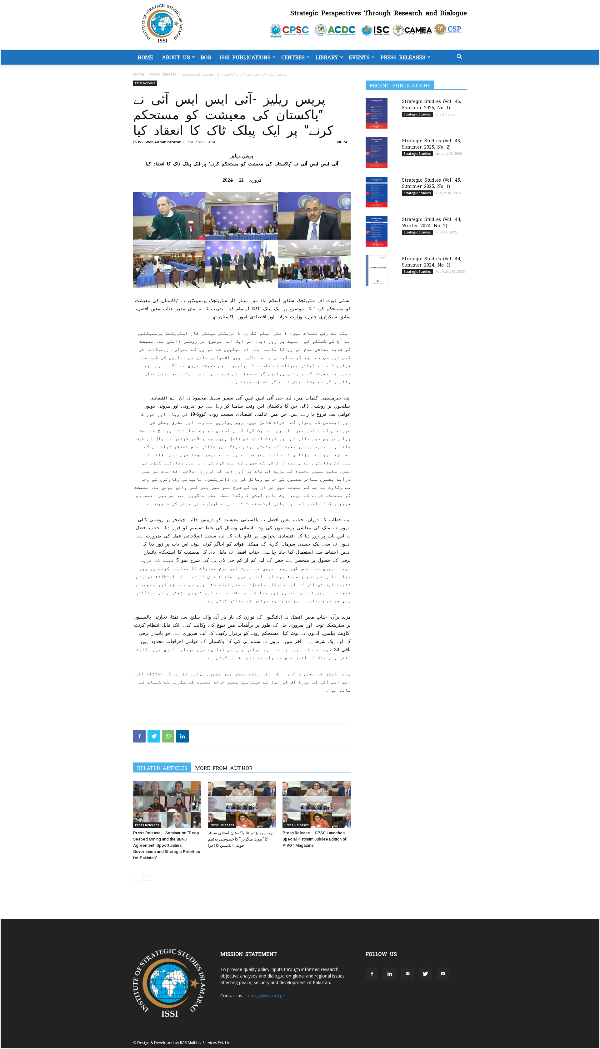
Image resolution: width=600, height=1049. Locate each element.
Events (359, 57)
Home (145, 57)
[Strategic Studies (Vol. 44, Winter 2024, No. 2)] (377, 231)
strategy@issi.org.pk (264, 995)
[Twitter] (154, 736)
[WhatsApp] (168, 736)
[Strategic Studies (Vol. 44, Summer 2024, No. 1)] (377, 270)
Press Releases (402, 57)
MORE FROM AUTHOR (223, 767)
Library (326, 57)
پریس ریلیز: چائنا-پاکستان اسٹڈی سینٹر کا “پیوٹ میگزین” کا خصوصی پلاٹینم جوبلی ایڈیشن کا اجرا (241, 839)
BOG (206, 57)
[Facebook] (139, 736)
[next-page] (147, 876)
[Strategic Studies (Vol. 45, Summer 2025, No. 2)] (377, 152)
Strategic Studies (417, 114)
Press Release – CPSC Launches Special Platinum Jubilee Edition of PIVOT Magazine (314, 839)
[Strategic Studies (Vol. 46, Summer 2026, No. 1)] (377, 113)
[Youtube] (443, 974)
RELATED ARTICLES (162, 767)
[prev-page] (137, 876)
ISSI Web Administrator (159, 142)
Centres (293, 57)
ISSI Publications (245, 57)
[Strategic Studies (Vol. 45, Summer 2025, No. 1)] (377, 192)
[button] (459, 58)
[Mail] (407, 974)
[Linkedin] (182, 736)
